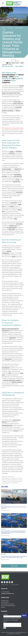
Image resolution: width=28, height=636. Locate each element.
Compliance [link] (7, 80)
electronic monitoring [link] (7, 110)
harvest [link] (17, 180)
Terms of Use (4, 584)
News (12, 476)
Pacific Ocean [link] (17, 101)
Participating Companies (7, 604)
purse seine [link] (14, 202)
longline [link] (12, 206)
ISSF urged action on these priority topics (12, 128)
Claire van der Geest (7, 66)
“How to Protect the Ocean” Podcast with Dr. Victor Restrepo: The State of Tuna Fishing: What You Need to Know (14, 557)
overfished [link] (18, 151)
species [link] (14, 256)
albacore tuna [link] (16, 181)
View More (14, 566)
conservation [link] (18, 107)
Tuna (11, 483)
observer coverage (12, 481)
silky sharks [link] (12, 229)
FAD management (13, 479)
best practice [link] (8, 359)
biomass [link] (16, 430)
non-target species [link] (11, 227)
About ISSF (10, 27)
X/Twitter (5, 614)
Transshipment (6, 483)
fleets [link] (15, 218)
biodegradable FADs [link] (7, 425)
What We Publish (19, 27)
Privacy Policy (15, 584)
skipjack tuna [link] (18, 169)
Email (5, 622)
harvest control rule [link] (18, 103)
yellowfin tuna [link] (13, 225)
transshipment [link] (5, 367)
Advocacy (7, 478)
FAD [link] (13, 78)
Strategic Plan (5, 600)
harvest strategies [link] (6, 169)
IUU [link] (10, 373)
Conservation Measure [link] (8, 75)
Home (3, 27)
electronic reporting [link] (17, 382)
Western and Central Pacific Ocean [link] (11, 93)
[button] (3, 3)
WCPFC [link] (11, 77)
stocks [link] (11, 151)
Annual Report (5, 602)
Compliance (13, 478)
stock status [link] (19, 224)
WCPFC (16, 483)
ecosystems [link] (19, 192)
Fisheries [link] (21, 86)
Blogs (4, 29)
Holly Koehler (19, 66)
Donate (3, 607)
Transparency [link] (6, 82)
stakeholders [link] (12, 337)
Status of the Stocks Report (8, 605)
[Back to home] (14, 3)
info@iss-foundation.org (7, 593)
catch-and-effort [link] (18, 176)
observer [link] (18, 110)
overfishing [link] (12, 153)
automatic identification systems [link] (12, 380)
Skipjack (20, 481)
